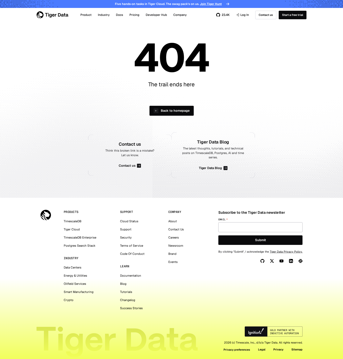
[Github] (262, 261)
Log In (242, 15)
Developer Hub (156, 15)
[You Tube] (281, 261)
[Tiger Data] (45, 215)
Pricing (134, 15)
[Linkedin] (291, 261)
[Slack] (301, 261)
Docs (119, 15)
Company (180, 15)
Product (86, 15)
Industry (104, 15)
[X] (272, 261)
